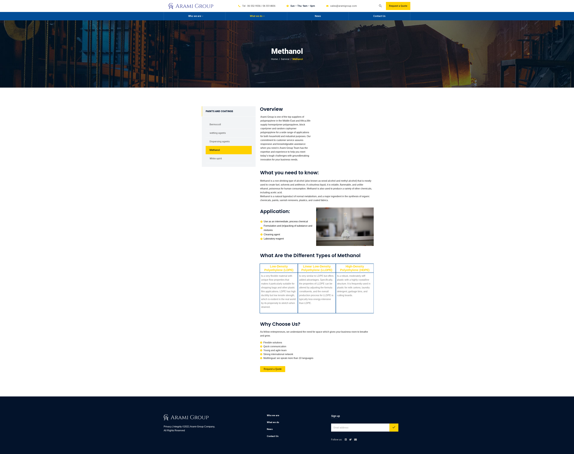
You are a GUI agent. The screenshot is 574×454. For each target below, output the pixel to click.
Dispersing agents (220, 141)
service (285, 59)
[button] (272, 369)
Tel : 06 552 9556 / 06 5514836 (258, 5)
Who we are (194, 16)
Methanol (215, 150)
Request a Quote (398, 5)
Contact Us (379, 16)
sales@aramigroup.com (343, 5)
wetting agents (218, 133)
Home (274, 59)
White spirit (216, 158)
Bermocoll (215, 124)
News (318, 16)
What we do (256, 16)
